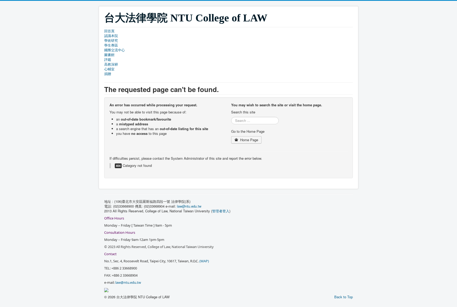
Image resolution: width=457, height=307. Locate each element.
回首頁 (109, 31)
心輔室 (109, 69)
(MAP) (204, 261)
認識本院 (111, 35)
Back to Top (343, 296)
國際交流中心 (114, 50)
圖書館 (109, 54)
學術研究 (111, 40)
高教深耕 (111, 64)
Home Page (248, 139)
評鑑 (107, 59)
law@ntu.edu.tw (189, 206)
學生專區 (111, 45)
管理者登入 (220, 210)
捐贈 (107, 73)
